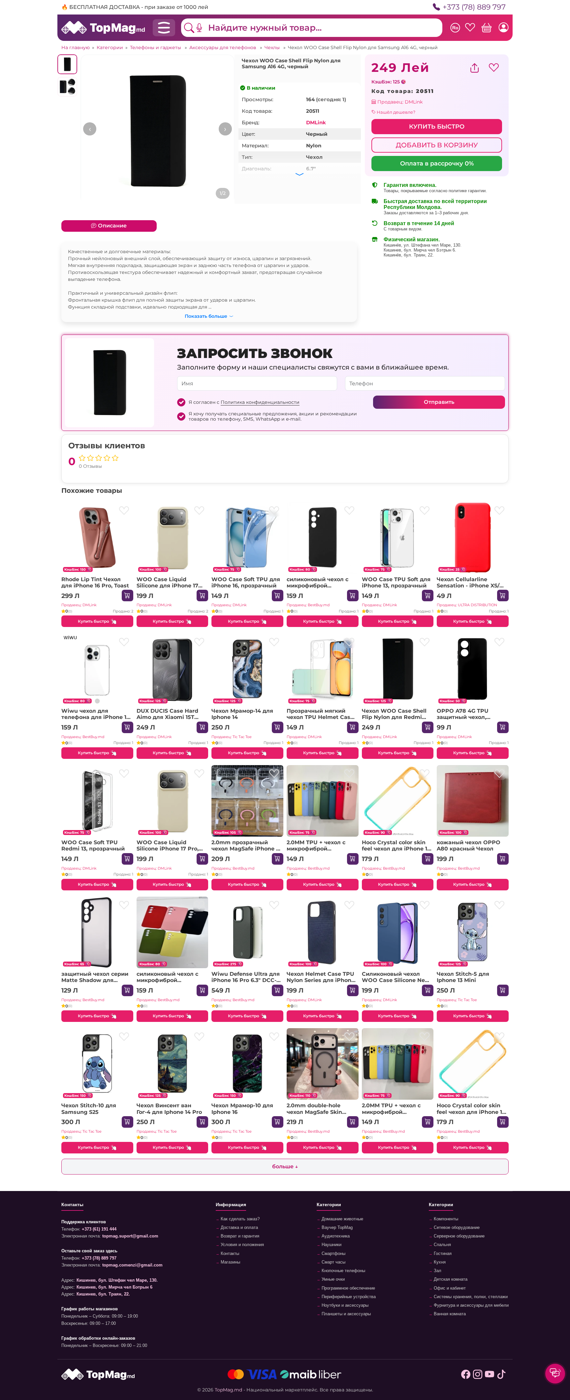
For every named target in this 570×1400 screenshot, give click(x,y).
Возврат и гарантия (239, 1236)
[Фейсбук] (465, 1374)
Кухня (439, 1262)
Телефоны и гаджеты (156, 47)
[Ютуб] (489, 1374)
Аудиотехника (335, 1236)
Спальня (441, 1244)
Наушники (330, 1244)
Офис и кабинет (449, 1288)
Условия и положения (241, 1244)
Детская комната (449, 1279)
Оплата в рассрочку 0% (437, 163)
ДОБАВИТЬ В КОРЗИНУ (437, 145)
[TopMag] (103, 27)
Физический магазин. (412, 239)
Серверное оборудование (458, 1236)
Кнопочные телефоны (342, 1270)
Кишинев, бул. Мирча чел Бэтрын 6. (420, 250)
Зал (436, 1270)
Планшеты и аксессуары (345, 1314)
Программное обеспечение (347, 1288)
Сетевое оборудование (456, 1227)
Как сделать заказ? (239, 1219)
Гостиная (442, 1253)
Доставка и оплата (238, 1227)
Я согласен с (244, 402)
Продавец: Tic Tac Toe (231, 736)
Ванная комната (449, 1314)
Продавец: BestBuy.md (308, 605)
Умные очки (332, 1279)
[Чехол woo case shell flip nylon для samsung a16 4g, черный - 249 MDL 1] (157, 131)
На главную (75, 47)
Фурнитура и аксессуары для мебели (470, 1305)
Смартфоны (332, 1253)
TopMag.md (228, 1390)
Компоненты (445, 1219)
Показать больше (206, 315)
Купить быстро (93, 621)
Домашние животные (341, 1219)
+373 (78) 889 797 (474, 7)
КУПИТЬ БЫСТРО (436, 126)
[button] (204, 27)
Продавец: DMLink (399, 102)
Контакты (229, 1253)
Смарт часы (332, 1262)
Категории (110, 47)
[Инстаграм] (477, 1374)
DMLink (316, 122)
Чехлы (273, 47)
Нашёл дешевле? (395, 112)
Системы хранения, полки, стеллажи (470, 1297)
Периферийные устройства (348, 1297)
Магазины (229, 1262)
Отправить (439, 402)
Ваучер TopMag (336, 1227)
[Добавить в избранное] (124, 511)
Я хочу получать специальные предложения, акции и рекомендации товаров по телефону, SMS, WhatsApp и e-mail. (273, 416)
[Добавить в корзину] (127, 595)
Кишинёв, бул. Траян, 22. (409, 255)
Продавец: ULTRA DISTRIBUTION (467, 605)
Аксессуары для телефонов (223, 47)
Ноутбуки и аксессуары (344, 1305)
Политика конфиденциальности (260, 402)
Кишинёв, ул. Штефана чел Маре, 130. (422, 245)
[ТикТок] (501, 1374)
